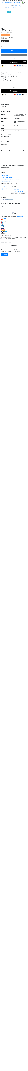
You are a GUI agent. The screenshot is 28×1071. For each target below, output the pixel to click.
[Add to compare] (20, 55)
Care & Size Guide (7, 181)
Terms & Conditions (7, 177)
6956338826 (16, 189)
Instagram (10, 199)
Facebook (4, 199)
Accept (5, 254)
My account (17, 2)
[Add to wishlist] (7, 55)
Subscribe (23, 207)
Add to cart (14, 51)
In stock (3, 136)
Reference (4, 33)
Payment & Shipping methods (10, 179)
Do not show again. (7, 235)
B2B (2, 2)
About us (4, 186)
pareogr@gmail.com (18, 191)
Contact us (8, 2)
